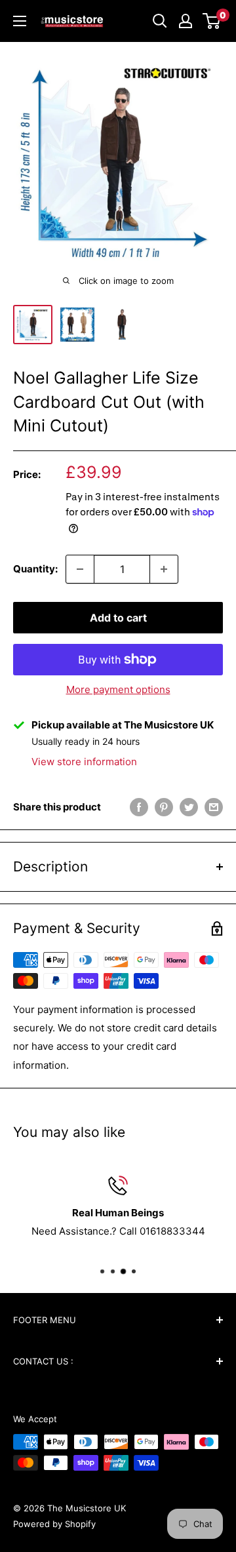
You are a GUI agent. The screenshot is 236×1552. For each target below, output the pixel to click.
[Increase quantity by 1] (164, 569)
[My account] (185, 21)
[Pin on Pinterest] (164, 806)
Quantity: (35, 569)
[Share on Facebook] (139, 806)
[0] (212, 21)
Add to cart (118, 617)
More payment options (118, 689)
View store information (84, 761)
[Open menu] (19, 21)
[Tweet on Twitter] (189, 806)
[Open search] (160, 21)
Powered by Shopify (54, 1524)
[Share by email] (214, 806)
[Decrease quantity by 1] (80, 569)
